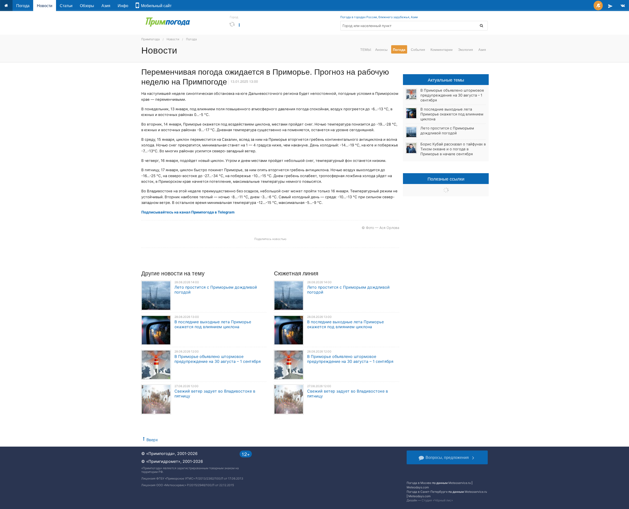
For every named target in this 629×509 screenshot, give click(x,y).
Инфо (123, 5)
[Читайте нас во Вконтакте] (622, 5)
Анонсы (381, 49)
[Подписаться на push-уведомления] (598, 5)
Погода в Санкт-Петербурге (427, 492)
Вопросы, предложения (447, 457)
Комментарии (441, 49)
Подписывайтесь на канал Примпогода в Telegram (188, 212)
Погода (22, 5)
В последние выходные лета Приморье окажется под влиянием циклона (212, 324)
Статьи (66, 5)
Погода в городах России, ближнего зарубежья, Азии (379, 17)
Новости (44, 5)
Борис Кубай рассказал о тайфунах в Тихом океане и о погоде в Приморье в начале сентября (453, 149)
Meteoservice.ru (459, 483)
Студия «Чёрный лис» (437, 500)
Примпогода (150, 39)
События (418, 49)
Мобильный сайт (155, 5)
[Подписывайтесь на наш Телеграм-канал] (610, 5)
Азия (105, 5)
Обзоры (87, 5)
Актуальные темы (446, 79)
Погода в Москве (419, 483)
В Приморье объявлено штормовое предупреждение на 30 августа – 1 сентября (217, 359)
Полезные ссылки (446, 178)
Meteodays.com (418, 487)
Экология (465, 49)
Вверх (152, 439)
